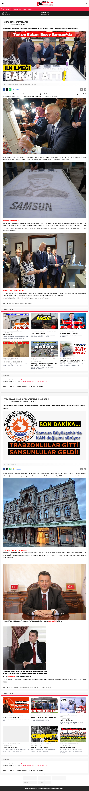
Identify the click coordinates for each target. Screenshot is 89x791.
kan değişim (25, 687)
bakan (10, 303)
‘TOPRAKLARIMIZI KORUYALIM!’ (22, 9)
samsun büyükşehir (36, 687)
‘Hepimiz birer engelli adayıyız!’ (69, 333)
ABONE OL (18, 89)
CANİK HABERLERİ (64, 715)
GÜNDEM (11, 24)
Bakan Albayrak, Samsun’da (11, 717)
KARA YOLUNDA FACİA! (38, 333)
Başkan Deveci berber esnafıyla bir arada (43, 717)
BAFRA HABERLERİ (36, 358)
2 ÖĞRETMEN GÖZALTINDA (10, 747)
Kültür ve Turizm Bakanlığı (18, 303)
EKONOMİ (43, 358)
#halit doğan (15, 687)
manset (26, 303)
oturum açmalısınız (19, 379)
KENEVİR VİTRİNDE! (8, 334)
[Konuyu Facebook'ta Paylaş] (4, 89)
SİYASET (62, 358)
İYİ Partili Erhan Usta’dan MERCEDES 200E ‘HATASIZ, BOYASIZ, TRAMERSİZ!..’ (72, 361)
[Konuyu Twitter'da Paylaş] (7, 89)
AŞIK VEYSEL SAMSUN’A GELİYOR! (13, 362)
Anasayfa (6, 24)
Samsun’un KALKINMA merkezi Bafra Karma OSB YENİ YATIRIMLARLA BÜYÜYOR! (44, 364)
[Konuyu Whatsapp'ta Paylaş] (10, 89)
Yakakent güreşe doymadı (67, 747)
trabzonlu (49, 687)
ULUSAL (20, 331)
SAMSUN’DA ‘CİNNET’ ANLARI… (40, 747)
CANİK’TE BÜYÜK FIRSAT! (67, 720)
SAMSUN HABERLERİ (12, 331)
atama (20, 687)
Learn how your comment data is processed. (35, 381)
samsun (30, 303)
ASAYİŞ (33, 331)
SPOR (76, 744)
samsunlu (44, 687)
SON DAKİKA (49, 744)
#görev (10, 687)
